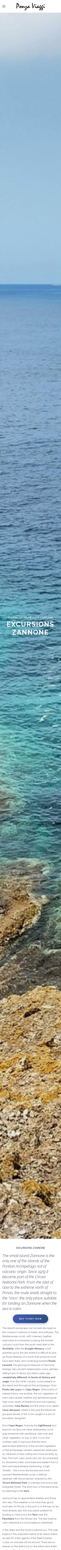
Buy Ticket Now (30, 1319)
